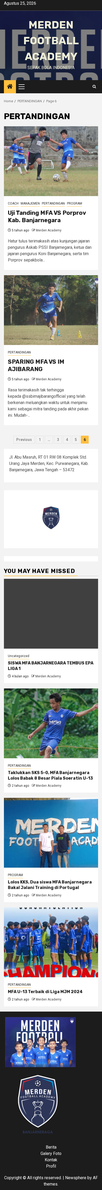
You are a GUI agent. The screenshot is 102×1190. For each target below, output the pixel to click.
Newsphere (75, 1177)
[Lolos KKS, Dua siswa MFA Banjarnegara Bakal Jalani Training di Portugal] (51, 833)
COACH (13, 203)
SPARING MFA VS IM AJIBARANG (36, 365)
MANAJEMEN (30, 203)
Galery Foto (51, 1153)
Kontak (51, 1159)
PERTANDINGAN (53, 203)
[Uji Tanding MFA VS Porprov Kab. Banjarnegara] (51, 161)
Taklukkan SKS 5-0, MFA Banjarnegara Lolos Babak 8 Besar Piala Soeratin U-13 (50, 775)
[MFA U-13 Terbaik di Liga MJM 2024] (51, 942)
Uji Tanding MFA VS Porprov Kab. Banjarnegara (47, 216)
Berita (51, 1147)
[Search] (94, 87)
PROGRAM (74, 203)
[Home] (10, 87)
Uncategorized (18, 656)
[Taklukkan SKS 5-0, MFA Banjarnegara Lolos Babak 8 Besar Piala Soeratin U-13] (51, 723)
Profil (51, 1166)
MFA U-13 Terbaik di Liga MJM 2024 (45, 991)
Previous (24, 440)
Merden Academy (48, 230)
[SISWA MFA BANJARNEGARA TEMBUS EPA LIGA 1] (51, 614)
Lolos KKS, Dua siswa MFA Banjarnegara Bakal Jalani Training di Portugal (50, 885)
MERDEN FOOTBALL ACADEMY (51, 41)
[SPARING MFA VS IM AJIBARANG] (51, 310)
